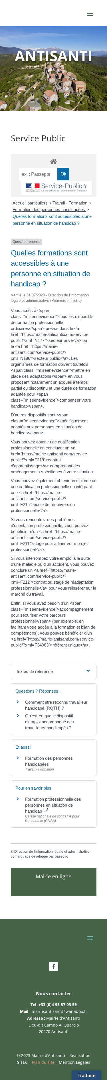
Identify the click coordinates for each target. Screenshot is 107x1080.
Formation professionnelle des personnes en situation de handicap (53, 805)
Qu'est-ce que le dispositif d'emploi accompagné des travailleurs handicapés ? (49, 721)
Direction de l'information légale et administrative (52, 852)
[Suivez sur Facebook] (53, 966)
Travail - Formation (70, 203)
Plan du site (44, 1062)
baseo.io (61, 856)
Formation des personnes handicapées (49, 209)
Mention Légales (74, 1062)
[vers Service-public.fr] (56, 188)
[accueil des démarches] (53, 161)
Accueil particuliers (31, 203)
